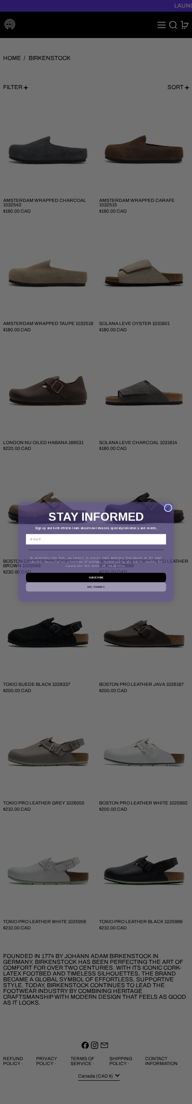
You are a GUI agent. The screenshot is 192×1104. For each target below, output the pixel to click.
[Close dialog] (168, 508)
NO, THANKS (96, 586)
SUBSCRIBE (96, 577)
